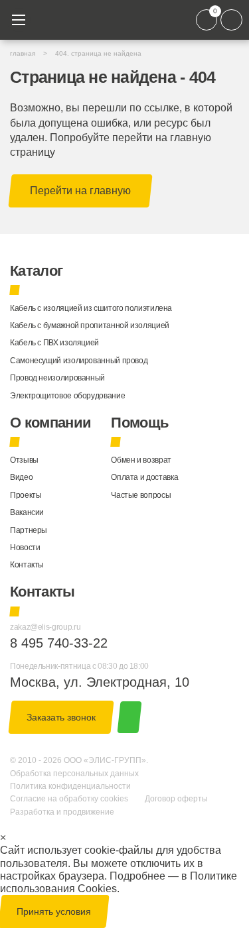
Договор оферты (176, 798)
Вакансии (27, 512)
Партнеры (28, 530)
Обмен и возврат (141, 460)
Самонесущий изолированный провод (78, 360)
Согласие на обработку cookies (69, 798)
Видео (21, 477)
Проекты (25, 495)
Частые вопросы (141, 495)
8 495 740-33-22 (59, 643)
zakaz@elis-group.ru (45, 627)
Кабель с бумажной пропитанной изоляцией (89, 325)
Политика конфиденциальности (70, 786)
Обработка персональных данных (74, 773)
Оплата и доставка (144, 477)
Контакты (27, 564)
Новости (25, 547)
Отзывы (24, 460)
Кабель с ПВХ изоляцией (54, 342)
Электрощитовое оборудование (67, 395)
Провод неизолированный (57, 377)
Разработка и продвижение (62, 812)
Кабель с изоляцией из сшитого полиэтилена (91, 308)
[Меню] (18, 20)
